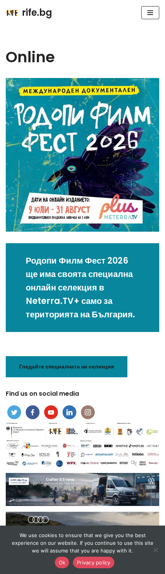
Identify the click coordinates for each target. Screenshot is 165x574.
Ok (62, 562)
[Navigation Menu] (150, 12)
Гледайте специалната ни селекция (66, 366)
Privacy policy (94, 562)
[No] (155, 550)
